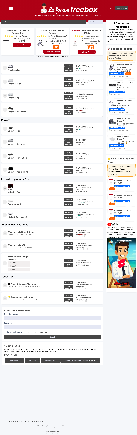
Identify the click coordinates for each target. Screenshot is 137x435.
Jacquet (80, 247)
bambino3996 (82, 82)
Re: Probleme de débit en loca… (85, 95)
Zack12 (80, 156)
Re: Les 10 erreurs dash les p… (84, 187)
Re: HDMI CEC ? (80, 141)
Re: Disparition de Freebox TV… (85, 214)
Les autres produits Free (15, 179)
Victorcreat (92, 360)
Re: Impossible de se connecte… (85, 109)
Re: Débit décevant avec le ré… (85, 201)
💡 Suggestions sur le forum (21, 297)
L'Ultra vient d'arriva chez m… (84, 284)
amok (79, 189)
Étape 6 (13, 269)
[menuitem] (39, 421)
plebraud (80, 264)
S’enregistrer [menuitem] (122, 8)
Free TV (11, 189)
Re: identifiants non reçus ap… (84, 245)
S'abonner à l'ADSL (16, 245)
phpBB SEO (56, 431)
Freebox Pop (13, 98)
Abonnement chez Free (14, 224)
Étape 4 (13, 266)
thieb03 (80, 143)
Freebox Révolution (17, 112)
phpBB (47, 426)
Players (5, 120)
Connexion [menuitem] (109, 8)
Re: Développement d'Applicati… (85, 81)
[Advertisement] (52, 392)
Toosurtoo (7, 276)
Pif (79, 68)
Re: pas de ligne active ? (83, 232)
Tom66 (80, 170)
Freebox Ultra (14, 70)
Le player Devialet (16, 144)
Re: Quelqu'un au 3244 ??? (83, 262)
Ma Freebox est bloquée (19, 256)
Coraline (80, 286)
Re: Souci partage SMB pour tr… (85, 67)
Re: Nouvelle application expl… (85, 128)
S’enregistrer (25, 310)
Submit (52, 337)
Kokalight (81, 203)
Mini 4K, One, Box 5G (17, 217)
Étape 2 (13, 263)
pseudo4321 (81, 299)
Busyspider (81, 234)
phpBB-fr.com (55, 427)
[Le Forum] (69, 8)
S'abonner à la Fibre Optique (21, 232)
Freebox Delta (14, 84)
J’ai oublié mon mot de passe (35, 332)
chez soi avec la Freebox (121, 55)
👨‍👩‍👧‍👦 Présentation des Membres (22, 284)
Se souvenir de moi (14, 332)
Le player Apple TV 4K (18, 172)
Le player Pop (14, 131)
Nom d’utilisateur (11, 314)
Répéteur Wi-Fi (15, 204)
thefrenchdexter (83, 96)
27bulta (80, 110)
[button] (11, 8)
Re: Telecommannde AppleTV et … (86, 169)
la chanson (122, 227)
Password (8, 323)
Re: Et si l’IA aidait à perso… (84, 297)
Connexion (9, 310)
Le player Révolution (17, 158)
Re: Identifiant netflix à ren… (84, 155)
